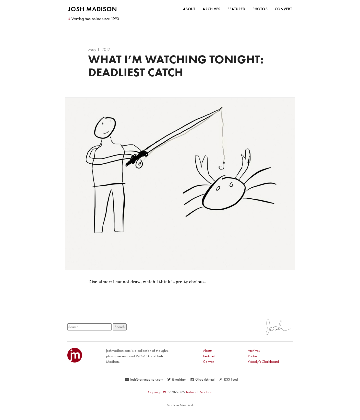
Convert (283, 9)
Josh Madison (92, 9)
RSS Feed (231, 379)
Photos (259, 9)
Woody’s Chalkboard (263, 361)
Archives (211, 9)
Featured (236, 9)
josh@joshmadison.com (146, 379)
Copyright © (157, 392)
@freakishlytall (205, 379)
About (189, 9)
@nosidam (179, 379)
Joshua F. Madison (199, 392)
